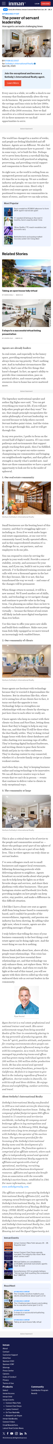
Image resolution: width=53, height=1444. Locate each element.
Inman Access (9, 1393)
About (5, 1348)
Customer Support (10, 1355)
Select (5, 1390)
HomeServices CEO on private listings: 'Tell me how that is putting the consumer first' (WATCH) (31, 1273)
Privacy (6, 1380)
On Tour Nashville (13, 1412)
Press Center (8, 1371)
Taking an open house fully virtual (19, 290)
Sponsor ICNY (8, 1364)
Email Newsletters (10, 1425)
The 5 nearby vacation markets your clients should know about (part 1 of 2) (29, 1295)
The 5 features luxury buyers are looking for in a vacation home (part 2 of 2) (30, 1304)
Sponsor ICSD (8, 1361)
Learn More (13, 83)
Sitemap (6, 1367)
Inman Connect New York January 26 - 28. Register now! (31, 1244)
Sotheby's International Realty (19, 63)
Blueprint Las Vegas (14, 1415)
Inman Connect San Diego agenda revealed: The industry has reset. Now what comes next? (29, 1254)
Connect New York (13, 1403)
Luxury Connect (12, 1409)
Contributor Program (39, 1390)
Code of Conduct (9, 1377)
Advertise (7, 1358)
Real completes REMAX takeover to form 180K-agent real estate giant (31, 210)
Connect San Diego (14, 1406)
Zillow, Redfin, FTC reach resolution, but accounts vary (30, 228)
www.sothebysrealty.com (15, 1186)
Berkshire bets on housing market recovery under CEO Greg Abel (28, 238)
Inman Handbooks (10, 1419)
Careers (6, 1374)
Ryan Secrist (12, 60)
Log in (37, 4)
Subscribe (46, 4)
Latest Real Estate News (13, 1428)
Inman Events (8, 1400)
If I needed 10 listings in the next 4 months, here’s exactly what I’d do (28, 219)
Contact (6, 1352)
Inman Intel (7, 1397)
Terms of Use (8, 1383)
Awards (34, 1393)
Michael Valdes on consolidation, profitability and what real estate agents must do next (30, 1264)
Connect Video (9, 1422)
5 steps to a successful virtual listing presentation (21, 332)
